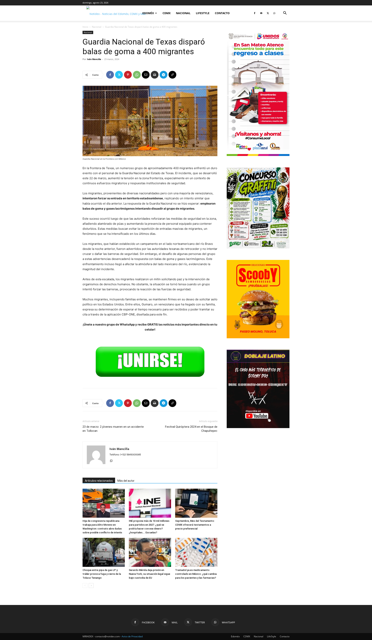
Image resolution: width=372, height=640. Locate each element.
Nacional (183, 13)
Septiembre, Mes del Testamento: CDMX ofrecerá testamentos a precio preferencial (194, 524)
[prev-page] (85, 585)
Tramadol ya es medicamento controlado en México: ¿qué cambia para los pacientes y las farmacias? (196, 574)
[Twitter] (268, 13)
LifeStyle (202, 13)
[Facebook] (254, 13)
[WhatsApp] (274, 13)
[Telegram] (163, 75)
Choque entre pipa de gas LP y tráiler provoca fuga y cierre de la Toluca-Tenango (102, 574)
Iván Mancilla (94, 59)
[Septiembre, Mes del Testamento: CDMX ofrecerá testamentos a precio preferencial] (196, 503)
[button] (284, 13)
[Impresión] (154, 75)
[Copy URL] (172, 75)
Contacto (222, 13)
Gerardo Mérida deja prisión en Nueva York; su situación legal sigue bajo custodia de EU (149, 574)
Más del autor (125, 480)
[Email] (146, 75)
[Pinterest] (128, 75)
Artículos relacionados (99, 480)
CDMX (166, 13)
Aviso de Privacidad (132, 636)
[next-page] (91, 585)
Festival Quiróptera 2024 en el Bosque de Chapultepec (191, 429)
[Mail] (261, 13)
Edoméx (148, 13)
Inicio (85, 26)
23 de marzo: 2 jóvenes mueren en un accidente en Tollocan (113, 429)
